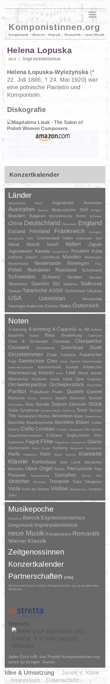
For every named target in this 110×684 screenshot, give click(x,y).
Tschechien (75, 290)
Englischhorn (78, 435)
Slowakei (95, 277)
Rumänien (39, 270)
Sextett (95, 398)
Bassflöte (16, 422)
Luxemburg (50, 257)
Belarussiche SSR (70, 209)
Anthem (96, 329)
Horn (45, 454)
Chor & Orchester (28, 341)
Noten (18, 321)
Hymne (75, 361)
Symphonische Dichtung (58, 410)
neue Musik (26, 533)
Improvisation (92, 361)
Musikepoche (30, 509)
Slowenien (18, 283)
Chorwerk (19, 347)
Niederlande (47, 263)
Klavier (18, 461)
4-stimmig (39, 329)
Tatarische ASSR (43, 290)
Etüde (52, 355)
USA (15, 298)
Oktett (67, 379)
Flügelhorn (62, 442)
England (90, 223)
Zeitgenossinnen (36, 552)
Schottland (92, 270)
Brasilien (16, 215)
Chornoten (61, 341)
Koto (63, 462)
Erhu (98, 435)
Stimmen (77, 404)
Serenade (78, 398)
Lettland (15, 257)
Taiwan (14, 290)
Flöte (46, 441)
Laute (76, 462)
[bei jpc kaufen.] (52, 151)
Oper (79, 379)
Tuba (76, 482)
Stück (95, 404)
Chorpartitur (88, 341)
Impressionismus (42, 59)
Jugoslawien (20, 251)
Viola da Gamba (35, 489)
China (15, 223)
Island (32, 244)
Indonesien (84, 238)
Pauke (60, 469)
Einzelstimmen (25, 354)
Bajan (79, 416)
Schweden (22, 277)
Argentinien (63, 202)
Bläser (82, 422)
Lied (70, 372)
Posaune (17, 475)
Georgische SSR (20, 238)
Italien (73, 244)
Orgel (46, 468)
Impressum (25, 680)
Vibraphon (93, 482)
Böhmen (96, 216)
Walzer (44, 416)
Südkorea (91, 283)
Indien (67, 238)
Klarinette (90, 454)
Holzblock (30, 454)
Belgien (96, 210)
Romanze (16, 398)
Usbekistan (52, 298)
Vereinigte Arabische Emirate (33, 306)
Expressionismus (63, 518)
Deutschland (42, 223)
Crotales (62, 429)
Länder (20, 195)
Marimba (15, 469)
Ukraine (94, 291)
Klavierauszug (22, 372)
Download (72, 347)
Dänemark (69, 224)
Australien (21, 209)
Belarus (43, 210)
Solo (29, 404)
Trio (12, 415)
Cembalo (45, 428)
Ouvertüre (94, 385)
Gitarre (94, 441)
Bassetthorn (93, 416)
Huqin (58, 454)
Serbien (74, 276)
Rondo (32, 398)
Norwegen (78, 263)
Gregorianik (20, 525)
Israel (52, 244)
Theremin (39, 482)
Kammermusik (49, 367)
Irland (13, 244)
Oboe (31, 468)
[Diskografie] (80, 51)
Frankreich (69, 231)
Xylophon (95, 489)
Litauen (32, 257)
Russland (65, 270)
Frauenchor (90, 354)
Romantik (86, 533)
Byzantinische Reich (68, 216)
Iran (99, 238)
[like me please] (94, 615)
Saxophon (65, 474)
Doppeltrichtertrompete (24, 435)
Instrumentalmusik (20, 367)
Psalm (57, 392)
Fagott (32, 441)
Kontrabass (44, 461)
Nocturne (39, 379)
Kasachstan (60, 251)
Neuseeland (18, 264)
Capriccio (95, 335)
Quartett (75, 391)
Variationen (27, 416)
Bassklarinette (39, 422)
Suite (13, 410)
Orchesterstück (66, 384)
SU (56, 283)
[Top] (53, 109)
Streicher (19, 481)
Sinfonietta (15, 404)
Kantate (72, 367)
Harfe (14, 454)
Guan (35, 448)
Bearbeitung (71, 335)
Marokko (72, 256)
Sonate (42, 404)
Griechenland (48, 238)
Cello (27, 429)
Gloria (64, 361)
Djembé (96, 429)
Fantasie (68, 355)
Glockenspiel (18, 448)
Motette (96, 373)
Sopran (59, 404)
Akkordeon (62, 415)
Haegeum (76, 448)
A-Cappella (64, 329)
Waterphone (78, 489)
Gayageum (78, 442)
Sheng (86, 475)
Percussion (79, 468)
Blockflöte (64, 422)
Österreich (85, 305)
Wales (66, 305)
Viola (14, 488)
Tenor (82, 410)
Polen (15, 270)
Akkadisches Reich (25, 203)
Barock (31, 518)
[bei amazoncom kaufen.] (52, 137)
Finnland (39, 231)
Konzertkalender (36, 564)
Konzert (46, 372)
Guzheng (60, 448)
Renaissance (58, 533)
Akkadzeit (15, 518)
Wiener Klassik (27, 541)
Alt (86, 329)
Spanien (40, 283)
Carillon (96, 422)
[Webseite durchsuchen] (81, 14)
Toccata (95, 410)
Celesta (13, 429)
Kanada (42, 251)
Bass (50, 335)
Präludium (39, 392)
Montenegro (93, 257)
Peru (98, 263)
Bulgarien (37, 216)
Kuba (97, 251)
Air (80, 330)
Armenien (93, 202)
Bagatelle (16, 335)
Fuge (12, 361)
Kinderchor (92, 367)
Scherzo (46, 398)
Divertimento (45, 348)
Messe (83, 373)
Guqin (46, 448)
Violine (59, 488)
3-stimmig (17, 329)
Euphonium (16, 442)
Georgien (95, 232)
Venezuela (92, 298)
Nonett (55, 379)
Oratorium (94, 379)
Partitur (17, 391)
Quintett (94, 391)
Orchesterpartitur (27, 384)
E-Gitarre (54, 435)
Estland (16, 231)
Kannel (71, 454)
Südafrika (70, 284)
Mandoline (93, 462)
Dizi (87, 429)
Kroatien (80, 250)
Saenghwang (40, 475)
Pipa (98, 469)
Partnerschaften (41, 576)
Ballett (34, 335)
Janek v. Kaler (80, 672)
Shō (99, 475)
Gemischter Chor (37, 361)
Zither (12, 495)
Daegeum (76, 429)
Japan (95, 244)
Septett (61, 398)
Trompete (59, 481)
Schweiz (51, 276)
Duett (96, 347)
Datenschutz (62, 680)
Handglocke (93, 448)
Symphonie (29, 410)
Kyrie (59, 373)
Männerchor (18, 379)
